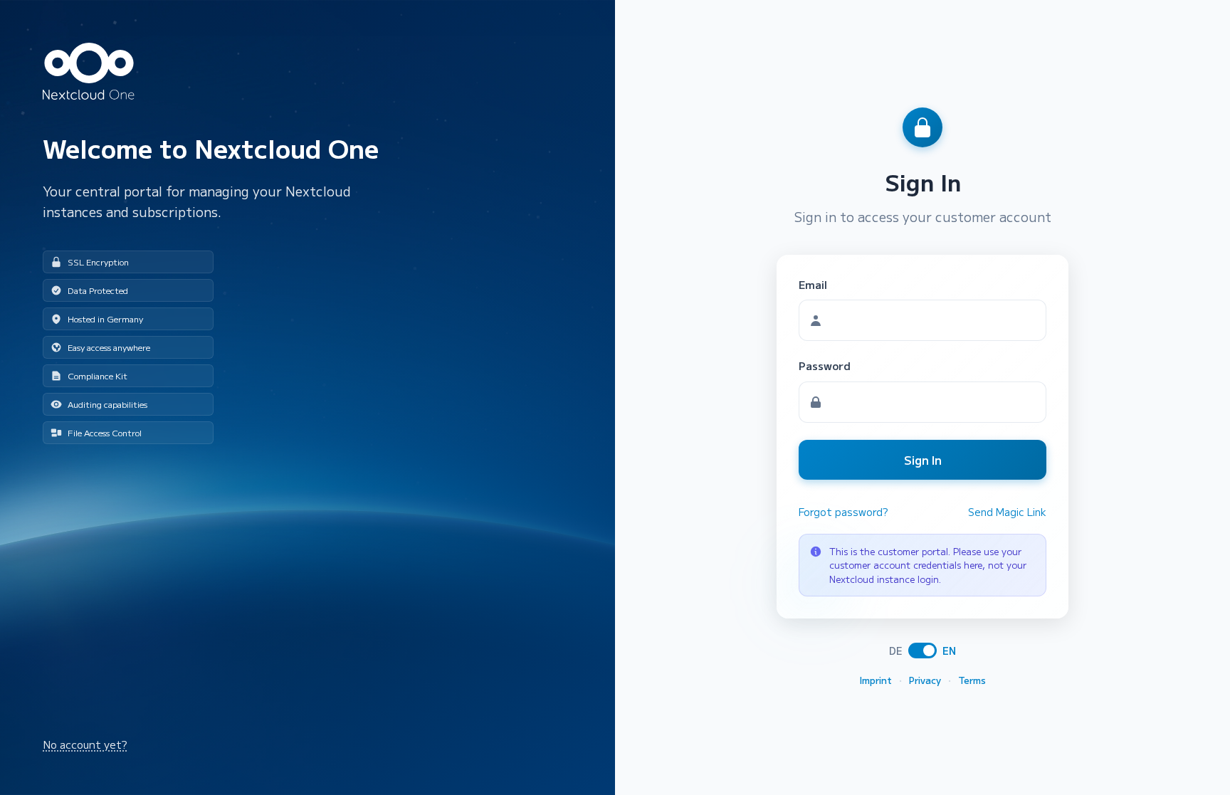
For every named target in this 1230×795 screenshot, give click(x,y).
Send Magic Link (1007, 512)
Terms (972, 680)
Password (825, 365)
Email (813, 284)
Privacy (925, 680)
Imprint (875, 680)
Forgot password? (843, 512)
